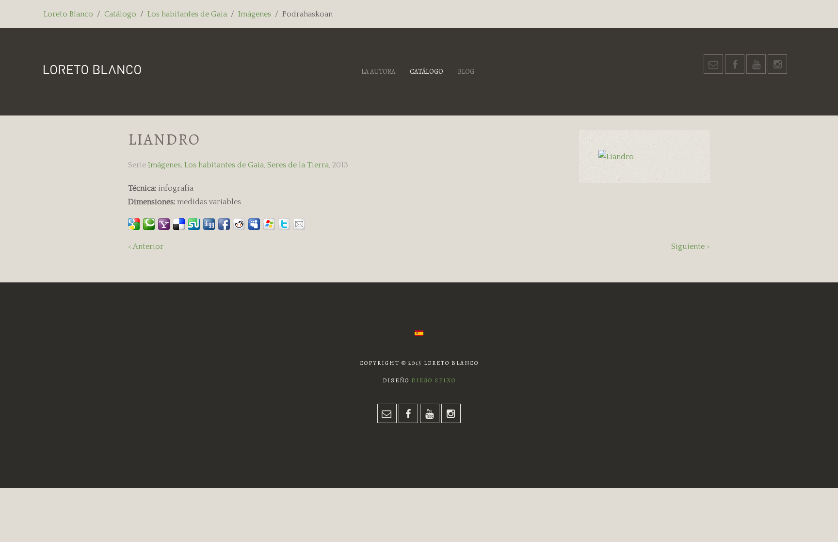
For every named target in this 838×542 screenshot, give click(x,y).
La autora (378, 71)
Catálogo (120, 14)
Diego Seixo (433, 380)
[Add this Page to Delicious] (179, 224)
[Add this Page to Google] (134, 224)
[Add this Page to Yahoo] (164, 224)
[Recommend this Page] (299, 224)
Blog (466, 71)
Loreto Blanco (68, 14)
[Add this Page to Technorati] (149, 224)
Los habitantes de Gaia (187, 14)
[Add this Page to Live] (269, 224)
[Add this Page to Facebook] (224, 224)
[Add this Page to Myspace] (254, 224)
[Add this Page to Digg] (209, 224)
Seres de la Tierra (298, 165)
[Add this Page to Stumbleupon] (194, 224)
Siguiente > (690, 246)
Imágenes (254, 14)
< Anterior (145, 246)
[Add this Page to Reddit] (239, 224)
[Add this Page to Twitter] (284, 224)
